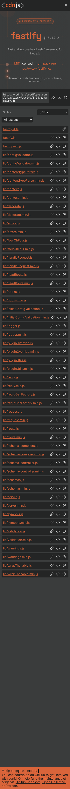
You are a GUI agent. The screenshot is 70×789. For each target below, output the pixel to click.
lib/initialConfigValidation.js (23, 309)
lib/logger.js (11, 326)
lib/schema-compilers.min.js (23, 454)
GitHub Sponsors (28, 782)
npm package (46, 63)
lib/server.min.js (14, 505)
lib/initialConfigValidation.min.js (26, 317)
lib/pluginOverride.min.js (21, 351)
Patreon (11, 786)
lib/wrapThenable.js (17, 565)
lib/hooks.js (11, 291)
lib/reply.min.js (13, 386)
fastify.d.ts (10, 129)
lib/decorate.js (13, 206)
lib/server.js (11, 497)
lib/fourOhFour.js (15, 240)
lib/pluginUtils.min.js (18, 368)
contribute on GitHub (29, 775)
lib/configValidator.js (18, 155)
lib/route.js (11, 428)
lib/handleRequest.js (17, 257)
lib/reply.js (10, 377)
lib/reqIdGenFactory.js (19, 394)
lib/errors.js (11, 223)
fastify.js (9, 137)
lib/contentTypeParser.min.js (23, 180)
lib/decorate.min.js (16, 214)
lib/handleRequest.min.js (21, 266)
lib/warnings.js (13, 548)
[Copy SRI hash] (65, 97)
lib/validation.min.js (17, 539)
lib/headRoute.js (15, 274)
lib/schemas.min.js (16, 488)
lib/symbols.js (13, 514)
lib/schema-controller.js (20, 462)
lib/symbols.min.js (16, 522)
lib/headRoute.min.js (18, 283)
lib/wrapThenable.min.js (20, 574)
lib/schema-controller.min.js (23, 471)
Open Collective (54, 782)
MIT (17, 63)
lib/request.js (12, 411)
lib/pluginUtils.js (14, 360)
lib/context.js (12, 189)
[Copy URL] (53, 97)
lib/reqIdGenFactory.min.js (22, 403)
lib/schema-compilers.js (20, 445)
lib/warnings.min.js (17, 557)
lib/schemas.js (13, 480)
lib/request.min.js (15, 420)
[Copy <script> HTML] (59, 97)
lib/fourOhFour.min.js (18, 249)
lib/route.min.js (14, 437)
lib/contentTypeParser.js (20, 172)
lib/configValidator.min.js (21, 163)
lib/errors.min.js (14, 232)
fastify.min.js (12, 146)
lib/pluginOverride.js (18, 343)
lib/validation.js (14, 531)
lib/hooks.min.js (14, 300)
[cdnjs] (13, 5)
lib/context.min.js (15, 197)
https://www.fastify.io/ (35, 68)
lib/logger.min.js (15, 334)
